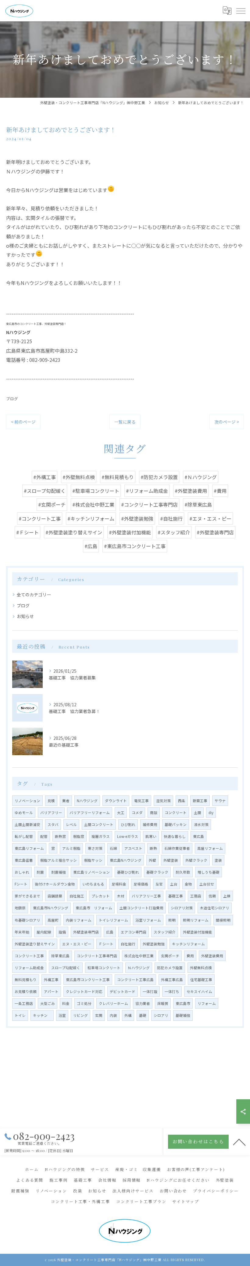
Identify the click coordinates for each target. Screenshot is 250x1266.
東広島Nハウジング (125, 860)
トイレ (20, 1015)
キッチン (42, 1015)
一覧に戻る (125, 422)
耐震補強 (58, 872)
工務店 (195, 895)
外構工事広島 (172, 979)
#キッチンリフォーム (90, 518)
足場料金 (119, 884)
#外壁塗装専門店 (215, 532)
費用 (190, 955)
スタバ (53, 824)
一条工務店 (24, 1003)
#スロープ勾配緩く (45, 490)
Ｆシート (106, 943)
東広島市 (183, 1003)
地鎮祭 (20, 907)
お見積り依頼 (26, 991)
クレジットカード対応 (84, 991)
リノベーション (27, 800)
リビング (80, 1015)
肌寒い (150, 836)
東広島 (198, 836)
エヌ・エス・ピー (76, 943)
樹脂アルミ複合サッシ (58, 860)
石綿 (113, 848)
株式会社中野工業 (139, 955)
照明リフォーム (196, 920)
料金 (66, 1003)
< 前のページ (23, 422)
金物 (188, 884)
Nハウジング (87, 800)
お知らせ (25, 616)
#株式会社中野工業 (93, 504)
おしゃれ (22, 872)
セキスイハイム (199, 991)
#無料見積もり (118, 477)
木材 (120, 895)
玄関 (98, 1015)
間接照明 (223, 920)
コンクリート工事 (29, 955)
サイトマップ (185, 1201)
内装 (113, 1015)
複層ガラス (100, 836)
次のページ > (226, 422)
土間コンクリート (98, 824)
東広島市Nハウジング (50, 907)
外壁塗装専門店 (86, 931)
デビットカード (122, 991)
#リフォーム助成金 (147, 490)
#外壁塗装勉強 (137, 518)
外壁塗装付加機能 (197, 931)
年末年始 (22, 931)
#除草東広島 (198, 504)
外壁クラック (196, 860)
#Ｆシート (27, 532)
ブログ (12, 399)
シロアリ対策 (182, 907)
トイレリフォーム (113, 920)
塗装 (218, 860)
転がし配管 (24, 836)
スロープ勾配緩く (65, 967)
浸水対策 (201, 824)
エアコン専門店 (133, 931)
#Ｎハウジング (200, 477)
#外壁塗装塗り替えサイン (73, 532)
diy (211, 812)
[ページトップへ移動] (239, 1142)
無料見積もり (26, 979)
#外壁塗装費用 (191, 490)
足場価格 (141, 884)
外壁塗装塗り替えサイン (35, 943)
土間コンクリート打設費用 (141, 907)
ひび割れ (128, 824)
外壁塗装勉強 (154, 943)
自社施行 (128, 943)
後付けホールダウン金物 (55, 884)
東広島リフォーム (29, 848)
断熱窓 (60, 836)
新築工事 (200, 800)
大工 (120, 812)
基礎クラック (157, 872)
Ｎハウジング (139, 967)
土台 (173, 884)
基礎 (142, 1015)
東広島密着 (24, 860)
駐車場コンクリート (104, 967)
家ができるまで (27, 895)
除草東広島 (60, 955)
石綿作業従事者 (177, 848)
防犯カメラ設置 (170, 967)
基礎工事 (175, 895)
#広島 (90, 546)
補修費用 (150, 824)
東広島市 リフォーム (94, 907)
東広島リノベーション (91, 872)
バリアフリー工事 (146, 895)
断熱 (153, 848)
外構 (128, 1015)
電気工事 (141, 800)
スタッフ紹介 (165, 931)
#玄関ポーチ (52, 504)
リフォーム (207, 1003)
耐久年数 (183, 872)
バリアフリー (51, 812)
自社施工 (77, 895)
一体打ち (172, 991)
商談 (153, 812)
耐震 (40, 872)
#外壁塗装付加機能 (130, 532)
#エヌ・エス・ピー (210, 518)
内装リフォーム (78, 920)
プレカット (100, 895)
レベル (71, 824)
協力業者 (142, 1003)
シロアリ (161, 1015)
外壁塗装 (170, 860)
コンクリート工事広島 (135, 979)
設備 (62, 931)
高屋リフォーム (210, 848)
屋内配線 (44, 931)
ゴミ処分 (84, 1003)
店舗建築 (55, 895)
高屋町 (53, 920)
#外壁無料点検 (78, 477)
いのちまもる (93, 884)
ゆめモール (24, 812)
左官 (159, 884)
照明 (172, 920)
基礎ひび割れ (128, 872)
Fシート (21, 884)
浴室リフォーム (148, 920)
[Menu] (241, 10)
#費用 (220, 490)
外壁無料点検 (201, 967)
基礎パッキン (176, 824)
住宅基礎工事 (201, 979)
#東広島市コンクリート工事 (135, 546)
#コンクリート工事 (40, 518)
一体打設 (150, 991)
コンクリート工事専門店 (97, 955)
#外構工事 (44, 477)
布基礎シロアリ (27, 920)
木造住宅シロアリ (214, 907)
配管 (44, 836)
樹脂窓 (78, 836)
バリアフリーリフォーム (90, 812)
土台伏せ (206, 884)
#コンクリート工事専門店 (149, 504)
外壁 (152, 860)
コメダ (137, 812)
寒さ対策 (95, 848)
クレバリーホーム (113, 1003)
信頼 (212, 895)
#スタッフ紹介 (174, 532)
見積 (51, 800)
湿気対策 (163, 800)
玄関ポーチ (170, 955)
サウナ (220, 800)
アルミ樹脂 (71, 848)
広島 (109, 931)
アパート (51, 991)
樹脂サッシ (93, 860)
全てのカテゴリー (34, 594)
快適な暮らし (175, 836)
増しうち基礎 (209, 872)
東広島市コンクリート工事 (88, 979)
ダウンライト (116, 800)
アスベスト (133, 848)
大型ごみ (47, 1003)
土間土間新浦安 (27, 824)
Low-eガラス (127, 836)
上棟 (226, 895)
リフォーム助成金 (29, 967)
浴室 (62, 1015)
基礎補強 (183, 1015)
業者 (66, 800)
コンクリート (176, 812)
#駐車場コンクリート (95, 490)
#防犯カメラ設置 (159, 477)
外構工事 (51, 979)
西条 (181, 800)
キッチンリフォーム (188, 943)
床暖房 (162, 1003)
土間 (197, 812)
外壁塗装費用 (212, 955)
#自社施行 (171, 518)
